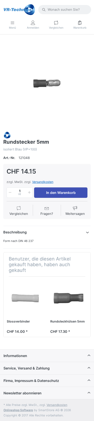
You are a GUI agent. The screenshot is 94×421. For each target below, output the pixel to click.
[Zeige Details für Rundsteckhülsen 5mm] (68, 298)
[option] (47, 83)
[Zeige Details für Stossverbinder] (25, 298)
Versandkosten (42, 182)
